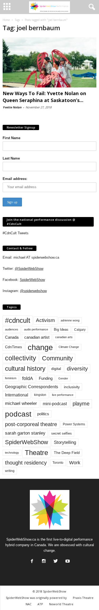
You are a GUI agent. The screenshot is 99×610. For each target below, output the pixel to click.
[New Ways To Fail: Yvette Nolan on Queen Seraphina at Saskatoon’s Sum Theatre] (49, 62)
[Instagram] (43, 559)
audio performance (36, 329)
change (40, 347)
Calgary (80, 329)
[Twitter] (55, 559)
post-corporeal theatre (31, 424)
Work (74, 462)
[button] (91, 7)
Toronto (58, 463)
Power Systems (74, 424)
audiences (11, 329)
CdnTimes (13, 347)
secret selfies (61, 433)
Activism (45, 320)
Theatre (36, 453)
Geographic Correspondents (31, 386)
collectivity (20, 358)
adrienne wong (70, 320)
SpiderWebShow (32, 280)
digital (56, 369)
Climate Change (69, 346)
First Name (11, 138)
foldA (27, 378)
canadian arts (64, 337)
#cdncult (17, 320)
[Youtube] (67, 559)
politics (43, 414)
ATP (40, 604)
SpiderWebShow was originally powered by (36, 598)
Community (57, 358)
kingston (40, 395)
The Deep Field (67, 452)
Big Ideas (61, 329)
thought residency (26, 463)
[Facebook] (31, 559)
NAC (28, 604)
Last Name (11, 158)
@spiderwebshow (33, 291)
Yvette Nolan (12, 107)
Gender (63, 378)
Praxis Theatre (83, 598)
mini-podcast (55, 403)
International (16, 395)
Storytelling (65, 442)
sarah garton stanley (25, 433)
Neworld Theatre (61, 604)
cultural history (25, 368)
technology (12, 452)
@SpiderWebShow (29, 269)
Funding (46, 378)
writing (10, 471)
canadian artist (36, 337)
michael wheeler (21, 403)
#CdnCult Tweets (16, 233)
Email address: (15, 179)
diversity (77, 368)
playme (81, 403)
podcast (18, 414)
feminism (10, 378)
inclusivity (72, 387)
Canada (11, 337)
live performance (62, 394)
